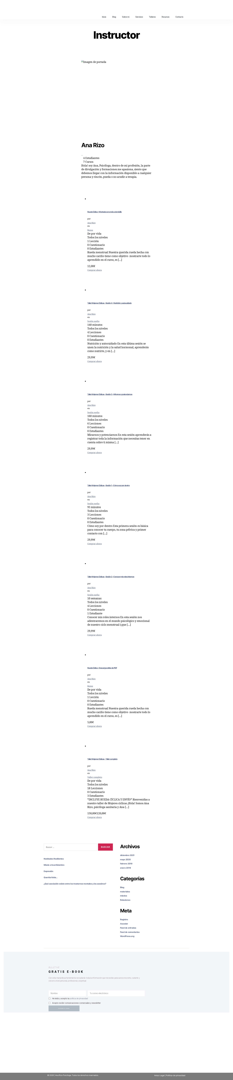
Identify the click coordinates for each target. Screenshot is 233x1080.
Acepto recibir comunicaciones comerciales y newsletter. (76, 1003)
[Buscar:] (70, 847)
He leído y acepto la (70, 998)
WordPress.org (127, 936)
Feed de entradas (128, 928)
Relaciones (125, 900)
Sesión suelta (93, 321)
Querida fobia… (50, 877)
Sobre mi (125, 17)
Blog (114, 17)
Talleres (152, 17)
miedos (123, 895)
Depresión (48, 871)
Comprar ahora (94, 270)
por (89, 219)
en (88, 226)
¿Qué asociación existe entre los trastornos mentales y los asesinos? (75, 883)
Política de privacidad (175, 1075)
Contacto (179, 17)
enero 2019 (125, 868)
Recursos (165, 17)
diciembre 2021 (127, 855)
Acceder (124, 923)
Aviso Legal (159, 1075)
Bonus (90, 230)
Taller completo (94, 777)
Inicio (104, 17)
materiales (125, 891)
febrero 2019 (126, 863)
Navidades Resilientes (54, 859)
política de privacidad (79, 998)
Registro (124, 919)
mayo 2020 (125, 859)
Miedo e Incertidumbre (54, 865)
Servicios (139, 17)
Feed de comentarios (130, 932)
